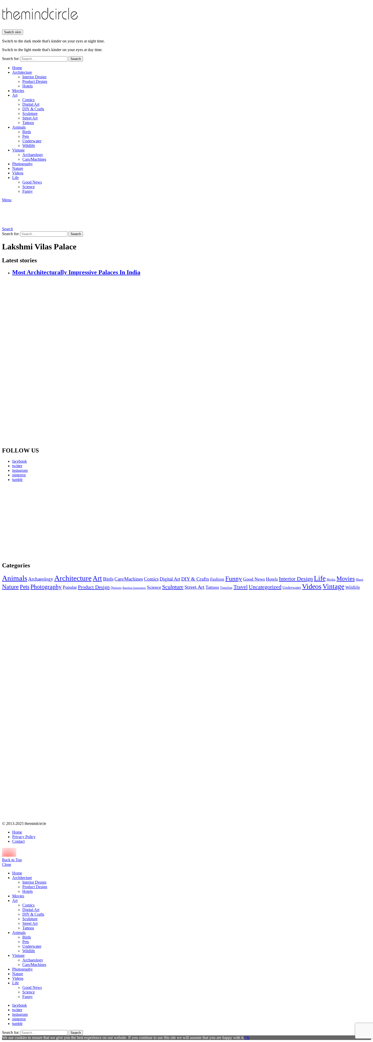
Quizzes (116, 588)
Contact (18, 841)
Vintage (18, 150)
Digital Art (30, 104)
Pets (25, 136)
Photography (22, 164)
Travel (240, 587)
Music (359, 579)
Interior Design (34, 77)
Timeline (226, 588)
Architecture (22, 72)
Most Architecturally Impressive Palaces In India (76, 272)
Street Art (30, 118)
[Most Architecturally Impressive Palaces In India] (191, 361)
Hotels (27, 86)
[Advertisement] (49, 521)
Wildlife (28, 145)
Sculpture (30, 113)
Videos (17, 173)
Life (15, 177)
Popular (70, 587)
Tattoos (28, 122)
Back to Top (12, 860)
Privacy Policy (24, 837)
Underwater (31, 141)
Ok (246, 1037)
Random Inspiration (134, 587)
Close (6, 864)
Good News (32, 182)
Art (15, 95)
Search (76, 59)
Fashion (217, 579)
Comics (28, 100)
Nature (17, 168)
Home (17, 68)
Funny (27, 191)
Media (331, 579)
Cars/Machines (34, 159)
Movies (18, 90)
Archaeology (32, 155)
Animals (19, 127)
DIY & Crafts (33, 109)
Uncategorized (265, 587)
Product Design (34, 81)
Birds (26, 132)
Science (28, 187)
